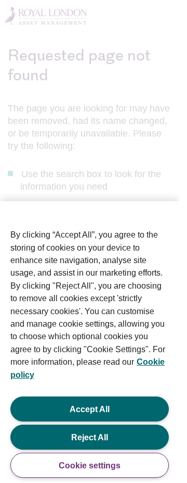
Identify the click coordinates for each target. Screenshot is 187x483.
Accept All (90, 409)
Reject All (89, 437)
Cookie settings (90, 465)
